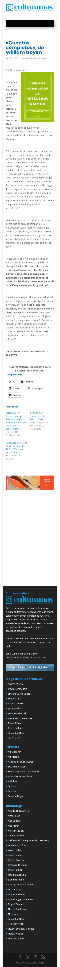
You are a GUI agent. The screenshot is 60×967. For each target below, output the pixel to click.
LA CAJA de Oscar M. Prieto (22, 884)
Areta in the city (16, 830)
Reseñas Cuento (38, 58)
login (41, 962)
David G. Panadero (17, 688)
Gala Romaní (14, 855)
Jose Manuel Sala (17, 874)
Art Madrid (13, 756)
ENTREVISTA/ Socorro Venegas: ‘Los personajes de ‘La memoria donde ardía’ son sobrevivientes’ (16, 420)
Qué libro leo (14, 791)
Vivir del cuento (16, 938)
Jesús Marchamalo (17, 713)
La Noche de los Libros (20, 776)
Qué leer (12, 786)
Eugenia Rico (14, 698)
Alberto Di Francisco (18, 810)
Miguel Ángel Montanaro (21, 899)
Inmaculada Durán (17, 864)
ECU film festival (16, 766)
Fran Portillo (14, 850)
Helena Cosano (16, 860)
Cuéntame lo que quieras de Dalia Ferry (28, 840)
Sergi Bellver (14, 737)
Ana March (13, 825)
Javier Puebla (14, 708)
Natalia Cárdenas (17, 909)
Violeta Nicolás (15, 933)
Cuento (25, 58)
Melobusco (14, 781)
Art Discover (14, 751)
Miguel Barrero (16, 904)
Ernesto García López (19, 693)
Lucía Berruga (15, 889)
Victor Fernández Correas (21, 928)
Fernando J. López (17, 845)
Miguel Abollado (16, 894)
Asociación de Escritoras (20, 761)
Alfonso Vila (14, 815)
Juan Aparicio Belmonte (20, 718)
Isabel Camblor (16, 703)
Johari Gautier (15, 869)
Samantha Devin (16, 732)
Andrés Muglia (15, 683)
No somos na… (16, 914)
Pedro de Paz (15, 728)
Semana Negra (16, 796)
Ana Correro (14, 820)
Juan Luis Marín (16, 879)
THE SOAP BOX (16, 923)
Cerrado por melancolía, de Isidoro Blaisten (38, 416)
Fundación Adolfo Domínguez (23, 771)
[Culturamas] (30, 604)
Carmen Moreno (16, 835)
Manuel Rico (14, 723)
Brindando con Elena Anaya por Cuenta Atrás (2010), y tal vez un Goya (16, 447)
